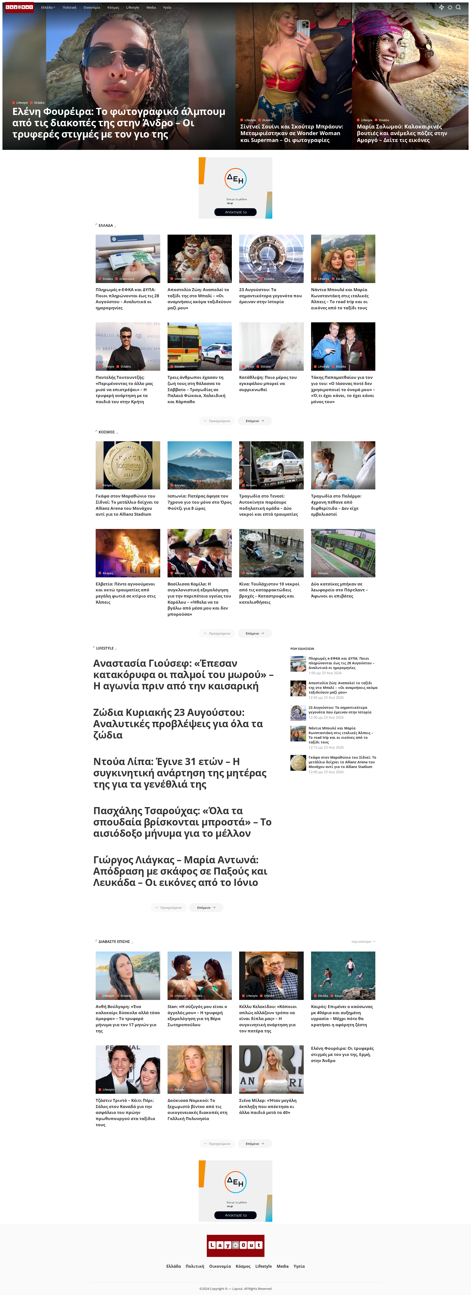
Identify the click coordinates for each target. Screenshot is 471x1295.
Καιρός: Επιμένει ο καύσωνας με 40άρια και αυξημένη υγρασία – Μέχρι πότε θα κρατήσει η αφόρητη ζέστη (342, 1015)
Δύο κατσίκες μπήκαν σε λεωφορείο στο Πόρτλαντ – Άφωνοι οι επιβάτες (339, 590)
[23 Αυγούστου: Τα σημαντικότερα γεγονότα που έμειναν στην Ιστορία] (271, 259)
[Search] (458, 7)
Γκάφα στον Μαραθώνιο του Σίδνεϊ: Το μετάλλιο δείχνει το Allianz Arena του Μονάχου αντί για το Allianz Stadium (127, 505)
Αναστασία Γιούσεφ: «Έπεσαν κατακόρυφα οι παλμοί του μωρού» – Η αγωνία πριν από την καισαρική (183, 674)
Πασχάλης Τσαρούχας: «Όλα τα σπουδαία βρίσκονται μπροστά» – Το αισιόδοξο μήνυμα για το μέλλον (182, 822)
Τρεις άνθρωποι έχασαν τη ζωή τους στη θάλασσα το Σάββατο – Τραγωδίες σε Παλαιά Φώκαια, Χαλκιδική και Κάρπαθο (196, 389)
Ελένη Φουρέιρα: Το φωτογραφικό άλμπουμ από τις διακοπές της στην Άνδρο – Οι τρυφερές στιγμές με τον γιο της (118, 122)
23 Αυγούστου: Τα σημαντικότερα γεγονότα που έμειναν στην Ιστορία (270, 295)
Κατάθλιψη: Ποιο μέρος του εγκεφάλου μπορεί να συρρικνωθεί (268, 383)
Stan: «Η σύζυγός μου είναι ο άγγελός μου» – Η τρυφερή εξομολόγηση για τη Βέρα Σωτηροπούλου (197, 1015)
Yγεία (250, 366)
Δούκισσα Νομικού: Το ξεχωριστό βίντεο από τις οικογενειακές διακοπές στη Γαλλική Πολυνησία (197, 1109)
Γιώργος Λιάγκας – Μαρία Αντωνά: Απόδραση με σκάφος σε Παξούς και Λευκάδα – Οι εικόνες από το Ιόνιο (180, 871)
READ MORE (212, 145)
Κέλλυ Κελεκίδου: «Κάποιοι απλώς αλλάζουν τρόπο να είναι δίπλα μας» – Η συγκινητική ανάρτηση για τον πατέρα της (268, 1019)
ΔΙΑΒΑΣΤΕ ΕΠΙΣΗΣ (114, 941)
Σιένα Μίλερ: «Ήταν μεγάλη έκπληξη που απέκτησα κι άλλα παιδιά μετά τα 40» (268, 1106)
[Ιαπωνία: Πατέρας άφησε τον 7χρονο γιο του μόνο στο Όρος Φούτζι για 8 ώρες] (200, 465)
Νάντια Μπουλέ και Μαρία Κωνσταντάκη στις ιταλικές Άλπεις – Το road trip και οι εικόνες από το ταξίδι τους (339, 299)
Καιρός (339, 995)
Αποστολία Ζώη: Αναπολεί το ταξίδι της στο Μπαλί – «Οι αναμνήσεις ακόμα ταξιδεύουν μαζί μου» (199, 299)
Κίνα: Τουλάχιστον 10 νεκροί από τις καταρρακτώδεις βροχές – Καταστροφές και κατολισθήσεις (269, 593)
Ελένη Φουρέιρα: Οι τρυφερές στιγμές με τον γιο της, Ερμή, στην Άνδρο (342, 1054)
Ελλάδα (39, 102)
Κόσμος (108, 485)
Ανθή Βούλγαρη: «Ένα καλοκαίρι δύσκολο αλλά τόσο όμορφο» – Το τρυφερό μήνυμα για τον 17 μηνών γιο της (128, 1019)
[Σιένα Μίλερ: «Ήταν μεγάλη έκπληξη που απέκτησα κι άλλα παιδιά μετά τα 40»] (271, 1069)
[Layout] (19, 7)
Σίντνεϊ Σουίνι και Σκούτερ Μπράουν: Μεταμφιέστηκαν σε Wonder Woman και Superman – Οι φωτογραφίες (291, 133)
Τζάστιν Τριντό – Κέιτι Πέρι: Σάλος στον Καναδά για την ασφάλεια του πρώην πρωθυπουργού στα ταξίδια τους (125, 1112)
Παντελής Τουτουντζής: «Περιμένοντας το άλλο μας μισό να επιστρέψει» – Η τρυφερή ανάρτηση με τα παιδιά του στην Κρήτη (124, 389)
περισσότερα (361, 941)
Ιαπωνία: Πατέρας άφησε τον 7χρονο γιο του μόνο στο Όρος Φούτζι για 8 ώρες (200, 502)
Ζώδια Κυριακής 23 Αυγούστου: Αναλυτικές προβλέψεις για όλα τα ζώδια (178, 723)
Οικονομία (126, 278)
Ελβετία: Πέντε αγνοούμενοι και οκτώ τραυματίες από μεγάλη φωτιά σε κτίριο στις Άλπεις (126, 593)
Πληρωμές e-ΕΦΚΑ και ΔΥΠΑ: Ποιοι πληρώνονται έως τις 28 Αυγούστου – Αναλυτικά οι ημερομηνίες (127, 299)
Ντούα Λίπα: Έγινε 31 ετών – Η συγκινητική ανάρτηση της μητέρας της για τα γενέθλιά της (179, 772)
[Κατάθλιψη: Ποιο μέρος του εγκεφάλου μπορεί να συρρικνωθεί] (271, 346)
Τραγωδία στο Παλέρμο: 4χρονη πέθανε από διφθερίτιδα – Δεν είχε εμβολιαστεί (336, 505)
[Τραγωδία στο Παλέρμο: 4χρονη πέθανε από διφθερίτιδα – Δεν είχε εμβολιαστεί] (343, 465)
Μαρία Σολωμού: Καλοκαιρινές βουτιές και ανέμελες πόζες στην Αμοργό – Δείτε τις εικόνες (402, 133)
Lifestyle (22, 102)
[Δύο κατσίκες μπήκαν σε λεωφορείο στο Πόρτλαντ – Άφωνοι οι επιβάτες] (343, 553)
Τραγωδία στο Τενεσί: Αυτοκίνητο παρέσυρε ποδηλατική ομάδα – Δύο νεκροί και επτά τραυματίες (268, 505)
